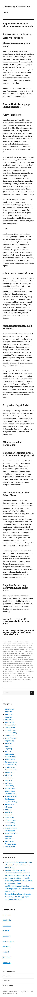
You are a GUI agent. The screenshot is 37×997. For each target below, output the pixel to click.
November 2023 (11, 796)
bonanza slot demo (22, 649)
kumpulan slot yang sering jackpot (13, 669)
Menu (6, 12)
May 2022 (8, 836)
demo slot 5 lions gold (21, 651)
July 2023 (8, 807)
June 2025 (8, 746)
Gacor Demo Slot (18, 641)
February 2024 (10, 788)
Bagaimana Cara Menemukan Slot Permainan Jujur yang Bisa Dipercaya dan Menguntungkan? (18, 880)
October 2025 (10, 735)
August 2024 (9, 772)
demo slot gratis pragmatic (22, 655)
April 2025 (9, 751)
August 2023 (9, 804)
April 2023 (8, 815)
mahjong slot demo (13, 671)
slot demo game (21, 677)
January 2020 (10, 847)
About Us (6, 976)
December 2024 (11, 762)
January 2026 (10, 727)
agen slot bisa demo (23, 643)
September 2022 (11, 833)
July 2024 (8, 775)
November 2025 (11, 733)
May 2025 (8, 749)
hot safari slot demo (13, 667)
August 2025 (9, 741)
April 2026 (9, 720)
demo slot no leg (18, 657)
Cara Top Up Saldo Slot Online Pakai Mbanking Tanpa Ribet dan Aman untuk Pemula (18, 864)
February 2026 (10, 725)
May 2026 (8, 717)
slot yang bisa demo (19, 679)
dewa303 (6, 947)
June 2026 (8, 714)
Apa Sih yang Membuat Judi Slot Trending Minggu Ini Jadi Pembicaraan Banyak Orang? (19, 888)
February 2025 (10, 757)
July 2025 (8, 743)
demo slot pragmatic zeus (18, 661)
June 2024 (8, 778)
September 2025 (11, 738)
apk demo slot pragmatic (18, 647)
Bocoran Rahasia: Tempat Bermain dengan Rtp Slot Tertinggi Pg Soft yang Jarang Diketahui (18, 896)
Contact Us (7, 981)
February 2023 (10, 820)
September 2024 (11, 770)
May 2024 (8, 780)
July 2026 (8, 712)
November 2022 (11, 828)
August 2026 (9, 709)
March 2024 (9, 786)
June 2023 (8, 810)
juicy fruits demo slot (26, 667)
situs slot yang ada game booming (18, 675)
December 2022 (11, 825)
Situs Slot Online (9, 971)
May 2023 (8, 812)
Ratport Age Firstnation (16, 6)
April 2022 (9, 839)
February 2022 (10, 844)
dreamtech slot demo (13, 665)
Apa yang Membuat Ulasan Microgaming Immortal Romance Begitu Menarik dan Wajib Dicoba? (18, 872)
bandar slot (7, 920)
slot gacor (6, 915)
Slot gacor (6, 962)
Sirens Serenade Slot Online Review (17, 36)
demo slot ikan (7, 657)
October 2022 (10, 831)
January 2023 (10, 823)
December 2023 (10, 794)
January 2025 (10, 759)
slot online (7, 925)
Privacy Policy (8, 985)
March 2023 (9, 817)
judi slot (6, 931)
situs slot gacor (8, 941)
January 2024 (10, 791)
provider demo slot (13, 673)
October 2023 (10, 799)
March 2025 (9, 754)
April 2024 (9, 783)
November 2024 (11, 765)
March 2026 (9, 722)
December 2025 (11, 730)
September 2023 (11, 802)
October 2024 (10, 767)
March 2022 (9, 841)
